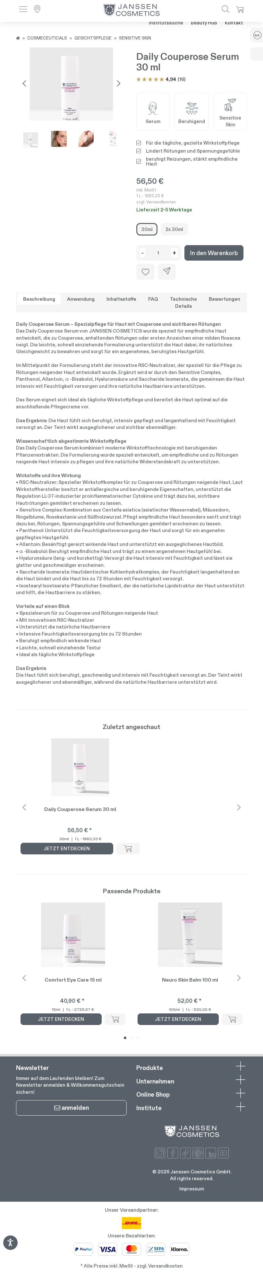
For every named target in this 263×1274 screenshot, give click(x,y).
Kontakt (234, 23)
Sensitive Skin (135, 37)
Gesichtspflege (93, 37)
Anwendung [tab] (81, 299)
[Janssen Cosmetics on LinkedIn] (210, 1153)
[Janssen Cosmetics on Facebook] (172, 1153)
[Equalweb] (10, 1248)
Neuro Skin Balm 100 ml (190, 980)
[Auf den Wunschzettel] (145, 272)
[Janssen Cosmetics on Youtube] (223, 1153)
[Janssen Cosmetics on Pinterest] (198, 1153)
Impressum (191, 1189)
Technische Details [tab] (183, 302)
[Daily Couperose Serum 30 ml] (71, 89)
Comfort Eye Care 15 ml (73, 980)
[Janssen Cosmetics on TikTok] (185, 1153)
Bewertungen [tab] (224, 299)
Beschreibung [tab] (39, 299)
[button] (23, 10)
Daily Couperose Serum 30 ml (80, 809)
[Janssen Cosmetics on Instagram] (160, 1153)
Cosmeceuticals (47, 37)
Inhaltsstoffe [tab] (121, 299)
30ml (147, 229)
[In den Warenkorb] (128, 848)
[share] (167, 272)
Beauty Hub (204, 23)
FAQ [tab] (153, 299)
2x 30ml (174, 229)
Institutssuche (166, 23)
